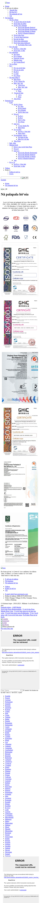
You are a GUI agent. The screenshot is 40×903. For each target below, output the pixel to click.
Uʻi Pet (16, 74)
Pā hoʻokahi (22, 108)
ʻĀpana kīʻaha (18, 93)
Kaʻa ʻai (12, 162)
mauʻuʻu (16, 124)
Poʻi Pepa (17, 76)
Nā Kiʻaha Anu (19, 35)
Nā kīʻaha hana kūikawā (22, 43)
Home (7, 6)
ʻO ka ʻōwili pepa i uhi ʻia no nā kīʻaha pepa (19, 614)
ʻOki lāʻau (21, 85)
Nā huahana (9, 18)
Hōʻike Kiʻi (13, 12)
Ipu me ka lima (19, 39)
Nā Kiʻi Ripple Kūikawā (26, 33)
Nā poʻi (16, 114)
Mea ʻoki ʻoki (18, 83)
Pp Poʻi (16, 72)
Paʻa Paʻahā (13, 47)
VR (10, 16)
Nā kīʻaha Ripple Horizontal (27, 29)
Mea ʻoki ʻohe (22, 87)
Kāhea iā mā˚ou (14, 172)
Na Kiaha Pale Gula (24, 45)
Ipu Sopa (17, 54)
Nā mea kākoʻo (14, 77)
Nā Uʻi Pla (21, 120)
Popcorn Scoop (19, 58)
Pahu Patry (21, 133)
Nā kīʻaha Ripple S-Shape (27, 31)
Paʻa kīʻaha (17, 89)
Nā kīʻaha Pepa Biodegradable (11, 609)
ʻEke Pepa (17, 99)
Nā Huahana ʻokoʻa (20, 135)
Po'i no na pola (19, 70)
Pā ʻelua (20, 106)
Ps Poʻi (20, 118)
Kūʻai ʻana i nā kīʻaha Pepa (23, 147)
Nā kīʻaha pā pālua (20, 24)
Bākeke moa (18, 60)
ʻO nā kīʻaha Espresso (21, 37)
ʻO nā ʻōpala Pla (19, 81)
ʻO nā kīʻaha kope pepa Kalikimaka (17, 613)
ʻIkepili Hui (13, 10)
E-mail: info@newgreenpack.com (16, 594)
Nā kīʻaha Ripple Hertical (26, 27)
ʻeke (15, 160)
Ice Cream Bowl (19, 62)
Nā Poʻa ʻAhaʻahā (20, 49)
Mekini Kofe (13, 145)
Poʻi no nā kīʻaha (19, 68)
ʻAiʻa (19, 95)
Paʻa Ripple (22, 110)
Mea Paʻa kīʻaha (23, 139)
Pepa (19, 91)
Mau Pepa (17, 79)
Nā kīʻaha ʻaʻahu (19, 50)
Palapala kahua (6, 607)
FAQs (11, 174)
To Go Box (13, 64)
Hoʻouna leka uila (7, 628)
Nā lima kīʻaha (23, 137)
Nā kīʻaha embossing (21, 41)
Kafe (11, 102)
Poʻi (10, 66)
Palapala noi (9, 101)
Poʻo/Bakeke (13, 52)
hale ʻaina (12, 143)
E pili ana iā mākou (11, 579)
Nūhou (7, 168)
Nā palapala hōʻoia (15, 14)
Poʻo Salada (18, 56)
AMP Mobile (16, 607)
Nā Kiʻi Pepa (13, 20)
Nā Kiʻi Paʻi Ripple (20, 25)
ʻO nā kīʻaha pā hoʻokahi (22, 22)
